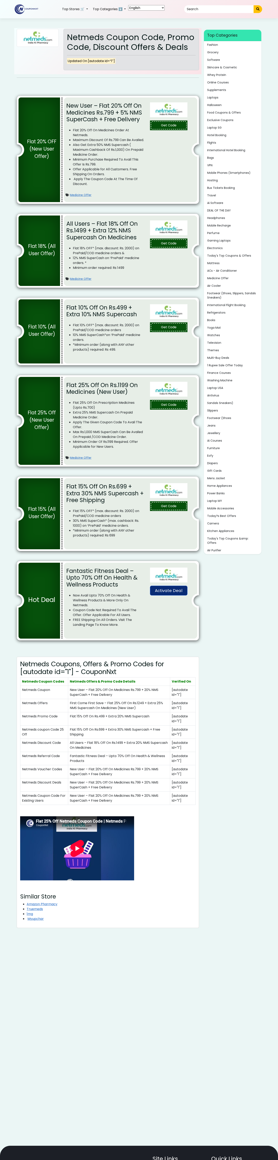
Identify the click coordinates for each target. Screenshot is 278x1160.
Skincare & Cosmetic (222, 67)
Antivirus (213, 395)
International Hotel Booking (226, 150)
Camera (213, 523)
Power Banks (216, 493)
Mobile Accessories (220, 508)
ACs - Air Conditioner (222, 271)
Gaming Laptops (219, 241)
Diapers (212, 463)
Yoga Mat (214, 328)
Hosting (212, 180)
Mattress (213, 263)
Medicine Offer (80, 195)
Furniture (213, 448)
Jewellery (213, 433)
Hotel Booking (216, 135)
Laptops (212, 97)
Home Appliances (219, 486)
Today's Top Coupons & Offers (229, 256)
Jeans (211, 426)
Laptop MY (214, 501)
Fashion (212, 45)
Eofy (210, 456)
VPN (209, 165)
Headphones (216, 218)
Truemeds (35, 909)
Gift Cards (214, 471)
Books (211, 320)
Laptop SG (214, 128)
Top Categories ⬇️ (108, 9)
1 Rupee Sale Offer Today (225, 365)
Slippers (212, 410)
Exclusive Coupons (220, 120)
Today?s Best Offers (221, 516)
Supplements (216, 90)
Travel (211, 195)
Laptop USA (215, 388)
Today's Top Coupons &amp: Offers (227, 540)
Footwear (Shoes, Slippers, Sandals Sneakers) (231, 295)
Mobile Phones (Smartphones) (229, 173)
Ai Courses (214, 441)
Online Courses (218, 82)
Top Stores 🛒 (73, 9)
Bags (210, 158)
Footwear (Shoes (219, 418)
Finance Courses (219, 373)
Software (213, 60)
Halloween (214, 105)
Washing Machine (219, 380)
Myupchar (35, 918)
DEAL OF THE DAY (219, 210)
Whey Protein (216, 75)
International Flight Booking (226, 305)
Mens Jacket (216, 478)
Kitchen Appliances (220, 531)
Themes (213, 350)
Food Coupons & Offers (224, 113)
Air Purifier (214, 550)
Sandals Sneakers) (220, 403)
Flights (211, 143)
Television (214, 343)
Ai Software (215, 203)
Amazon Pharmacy (42, 904)
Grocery (213, 52)
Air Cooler (214, 286)
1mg (30, 914)
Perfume (213, 233)
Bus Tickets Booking (221, 188)
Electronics (215, 248)
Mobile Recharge (219, 225)
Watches (213, 335)
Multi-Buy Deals (218, 358)
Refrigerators (216, 313)
